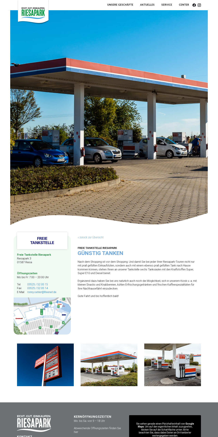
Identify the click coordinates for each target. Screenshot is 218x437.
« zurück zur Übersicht (91, 237)
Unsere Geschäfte (120, 5)
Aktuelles (147, 5)
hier (76, 432)
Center (184, 5)
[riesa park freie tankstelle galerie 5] (172, 365)
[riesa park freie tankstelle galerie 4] (45, 365)
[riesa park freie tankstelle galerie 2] (109, 365)
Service (166, 5)
